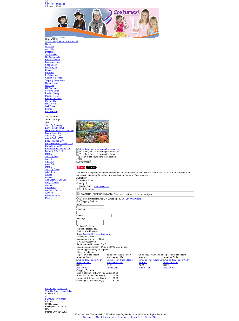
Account (55, 4)
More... (48, 154)
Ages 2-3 (49, 164)
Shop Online (51, 65)
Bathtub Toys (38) (53, 146)
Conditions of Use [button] (91, 317)
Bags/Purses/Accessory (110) (59, 143)
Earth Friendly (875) (54, 128)
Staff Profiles (51, 54)
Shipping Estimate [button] (85, 270)
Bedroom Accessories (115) (58, 148)
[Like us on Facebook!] (66, 41)
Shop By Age (51, 156)
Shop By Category (53, 125)
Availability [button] (81, 178)
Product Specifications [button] (87, 231)
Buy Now (86, 162)
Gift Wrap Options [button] (134, 199)
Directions (50, 52)
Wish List (49, 85)
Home (48, 44)
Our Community (52, 57)
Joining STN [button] (136, 317)
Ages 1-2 (49, 161)
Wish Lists (62, 288)
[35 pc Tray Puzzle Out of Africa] (151, 262)
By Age (48, 70)
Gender (79, 215)
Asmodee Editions (53, 190)
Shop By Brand (52, 169)
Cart (47, 4)
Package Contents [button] (85, 226)
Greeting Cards (52, 91)
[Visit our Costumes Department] (102, 37)
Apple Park (50, 187)
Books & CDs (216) (54, 151)
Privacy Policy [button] (110, 317)
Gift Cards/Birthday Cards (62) (59, 130)
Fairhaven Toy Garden (55, 299)
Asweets (49, 193)
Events (48, 109)
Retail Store (50, 104)
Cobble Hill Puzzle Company (96, 234)
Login (62, 4)
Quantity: (80, 183)
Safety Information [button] (85, 189)
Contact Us (50, 101)
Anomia (48, 185)
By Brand (49, 72)
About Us (49, 49)
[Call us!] (50, 41)
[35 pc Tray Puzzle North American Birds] (178, 262)
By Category (51, 67)
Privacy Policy (52, 96)
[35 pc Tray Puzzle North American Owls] (91, 262)
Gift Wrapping (51, 88)
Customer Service (53, 78)
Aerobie (48, 174)
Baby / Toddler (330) (54, 141)
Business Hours (52, 62)
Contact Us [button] (150, 317)
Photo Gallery (51, 111)
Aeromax (49, 177)
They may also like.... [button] (87, 252)
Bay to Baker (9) (53, 133)
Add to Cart (81, 267)
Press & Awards (52, 59)
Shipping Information (55, 80)
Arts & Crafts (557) (54, 138)
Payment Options (53, 98)
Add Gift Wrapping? (112, 199)
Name (79, 204)
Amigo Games (52, 182)
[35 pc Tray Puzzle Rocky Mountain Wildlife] (123, 262)
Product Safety (52, 93)
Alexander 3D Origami (55, 180)
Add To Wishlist (101, 186)
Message (80, 218)
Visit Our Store (52, 291)
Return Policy (51, 83)
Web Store (50, 106)
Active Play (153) (53, 135)
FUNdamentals (52, 75)
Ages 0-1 (49, 159)
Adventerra (50, 172)
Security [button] (124, 317)
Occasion (80, 209)
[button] (92, 131)
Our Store (49, 46)
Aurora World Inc (53, 195)
